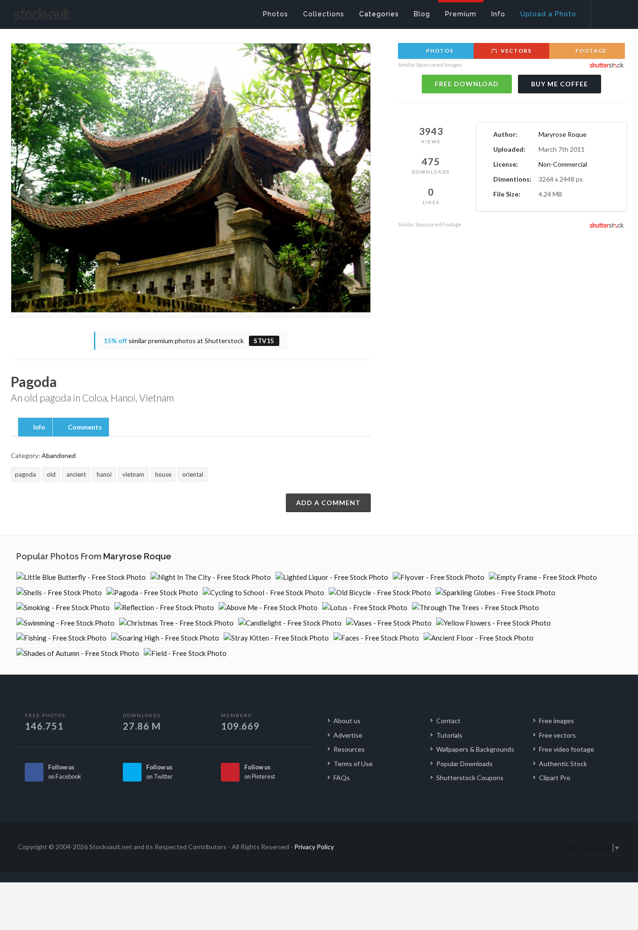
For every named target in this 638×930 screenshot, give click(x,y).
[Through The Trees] (475, 607)
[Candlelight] (289, 623)
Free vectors (557, 735)
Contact (448, 721)
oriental (192, 474)
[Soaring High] (165, 638)
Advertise (347, 735)
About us (347, 721)
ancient (76, 474)
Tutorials (449, 735)
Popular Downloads (464, 764)
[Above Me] (268, 607)
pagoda (25, 474)
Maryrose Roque (563, 134)
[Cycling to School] (263, 592)
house (163, 474)
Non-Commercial (563, 164)
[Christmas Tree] (176, 623)
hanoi (104, 474)
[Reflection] (164, 607)
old (51, 474)
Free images (556, 721)
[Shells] (59, 592)
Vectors (515, 50)
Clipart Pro (554, 778)
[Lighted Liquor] (332, 577)
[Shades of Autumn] (77, 653)
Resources (349, 749)
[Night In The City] (210, 577)
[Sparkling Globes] (495, 592)
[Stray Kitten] (276, 638)
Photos (439, 50)
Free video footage (566, 749)
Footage (590, 50)
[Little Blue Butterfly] (81, 577)
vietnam (133, 474)
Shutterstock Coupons (469, 778)
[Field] (185, 653)
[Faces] (376, 638)
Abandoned (59, 455)
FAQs (341, 778)
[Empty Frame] (543, 577)
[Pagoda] (152, 592)
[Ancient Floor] (478, 638)
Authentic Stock (563, 764)
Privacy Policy (314, 847)
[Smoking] (63, 607)
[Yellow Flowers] (493, 623)
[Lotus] (364, 607)
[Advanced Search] (608, 11)
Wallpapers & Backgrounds (475, 749)
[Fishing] (61, 638)
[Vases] (389, 623)
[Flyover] (438, 577)
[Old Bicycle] (380, 592)
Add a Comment (328, 503)
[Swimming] (65, 623)
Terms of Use (353, 764)
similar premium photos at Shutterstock (189, 341)
